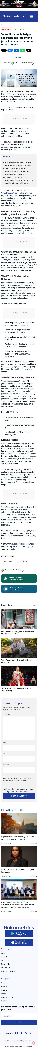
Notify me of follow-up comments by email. (18, 789)
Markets (4, 990)
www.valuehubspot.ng (15, 543)
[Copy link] (28, 50)
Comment (7, 714)
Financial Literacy (7, 997)
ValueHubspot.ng (9, 192)
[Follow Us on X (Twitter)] (30, 1033)
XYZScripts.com (29, 1046)
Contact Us (5, 960)
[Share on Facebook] (10, 50)
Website (6, 764)
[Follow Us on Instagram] (25, 1033)
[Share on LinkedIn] (16, 50)
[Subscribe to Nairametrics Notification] (33, 1043)
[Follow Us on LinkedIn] (21, 1033)
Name (6, 742)
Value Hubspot (22, 562)
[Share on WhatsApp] (22, 50)
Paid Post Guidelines (8, 971)
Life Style (4, 1001)
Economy (4, 986)
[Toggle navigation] (31, 16)
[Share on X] (4, 50)
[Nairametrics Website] (13, 16)
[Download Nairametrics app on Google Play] (19, 933)
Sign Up (19, 1022)
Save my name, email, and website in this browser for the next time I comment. (17, 779)
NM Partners (19, 58)
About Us (4, 957)
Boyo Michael (7, 562)
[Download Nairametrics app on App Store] (19, 942)
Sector (3, 994)
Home (3, 25)
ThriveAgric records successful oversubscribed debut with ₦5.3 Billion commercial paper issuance (18, 171)
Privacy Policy (5, 964)
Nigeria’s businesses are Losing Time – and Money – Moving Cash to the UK (17, 837)
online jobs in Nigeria (10, 259)
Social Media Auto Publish (11, 1046)
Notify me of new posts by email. (17, 791)
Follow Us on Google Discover (24, 63)
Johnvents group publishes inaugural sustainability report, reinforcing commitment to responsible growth (19, 180)
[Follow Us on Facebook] (16, 1033)
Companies (10, 25)
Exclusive (4, 983)
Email (5, 753)
